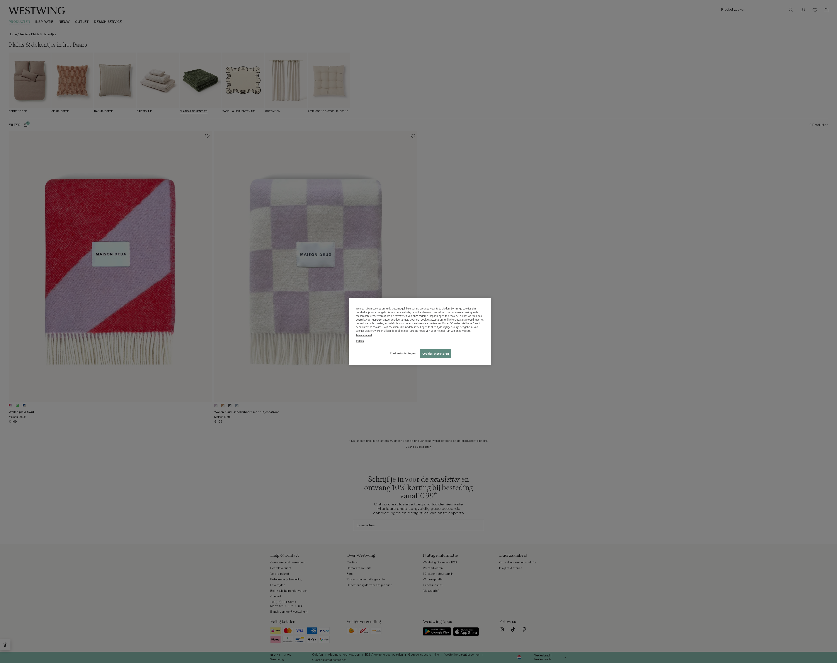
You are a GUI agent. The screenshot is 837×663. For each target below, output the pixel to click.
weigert (369, 331)
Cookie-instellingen (403, 353)
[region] (420, 331)
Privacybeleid (364, 335)
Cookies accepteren (435, 353)
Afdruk (360, 341)
